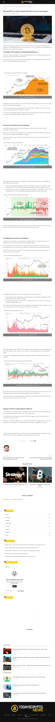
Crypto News (28, 523)
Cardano (28, 520)
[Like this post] (29, 441)
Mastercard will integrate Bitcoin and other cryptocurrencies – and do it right (30, 649)
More (49, 714)
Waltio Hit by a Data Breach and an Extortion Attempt (16, 553)
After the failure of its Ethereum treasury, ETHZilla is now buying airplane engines (22, 550)
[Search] (51, 2)
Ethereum (28, 526)
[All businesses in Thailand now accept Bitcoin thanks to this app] (40, 475)
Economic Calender (34, 714)
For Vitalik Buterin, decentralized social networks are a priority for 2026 (20, 556)
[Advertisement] (27, 66)
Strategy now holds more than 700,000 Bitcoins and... (15, 484)
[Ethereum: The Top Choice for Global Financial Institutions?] (7, 687)
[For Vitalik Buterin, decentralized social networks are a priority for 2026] (7, 679)
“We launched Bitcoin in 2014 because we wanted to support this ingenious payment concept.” (31, 658)
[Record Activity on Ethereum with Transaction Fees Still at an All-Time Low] (7, 695)
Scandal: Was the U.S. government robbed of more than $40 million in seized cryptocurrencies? (25, 544)
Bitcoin (28, 514)
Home (4, 6)
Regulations (28, 532)
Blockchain (28, 517)
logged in (11, 499)
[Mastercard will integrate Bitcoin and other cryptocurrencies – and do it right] (7, 651)
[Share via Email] (35, 441)
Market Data (43, 714)
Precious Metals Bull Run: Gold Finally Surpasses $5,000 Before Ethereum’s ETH (22, 547)
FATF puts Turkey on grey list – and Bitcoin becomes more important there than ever (31, 665)
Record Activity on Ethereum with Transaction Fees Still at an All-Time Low (29, 693)
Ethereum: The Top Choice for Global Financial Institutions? (26, 685)
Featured (28, 529)
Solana (28, 535)
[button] (5, 478)
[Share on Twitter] (32, 441)
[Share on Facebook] (31, 441)
